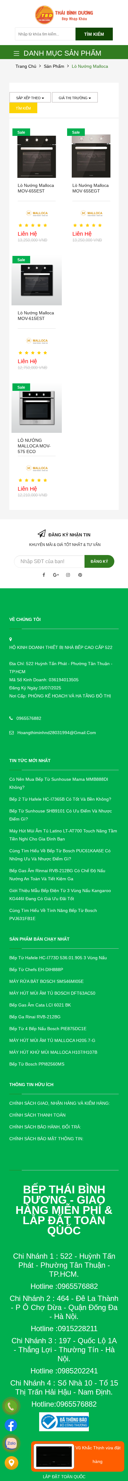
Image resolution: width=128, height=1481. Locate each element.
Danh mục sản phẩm (62, 53)
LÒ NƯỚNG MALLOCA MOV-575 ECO (34, 446)
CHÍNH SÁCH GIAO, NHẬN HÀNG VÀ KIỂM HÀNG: (59, 1103)
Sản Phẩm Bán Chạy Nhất (39, 939)
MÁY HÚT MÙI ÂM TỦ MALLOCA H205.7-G (52, 1040)
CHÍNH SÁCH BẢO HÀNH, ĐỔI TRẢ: (45, 1126)
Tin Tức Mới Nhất (30, 760)
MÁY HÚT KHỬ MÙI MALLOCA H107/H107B (53, 1052)
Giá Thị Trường (74, 98)
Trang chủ (26, 66)
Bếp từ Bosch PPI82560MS (36, 1064)
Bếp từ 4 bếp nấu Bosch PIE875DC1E (47, 1028)
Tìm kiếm (94, 34)
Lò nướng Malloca (90, 66)
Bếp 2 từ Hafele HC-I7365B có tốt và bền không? (60, 799)
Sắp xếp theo (29, 98)
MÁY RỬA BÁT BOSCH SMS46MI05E (46, 981)
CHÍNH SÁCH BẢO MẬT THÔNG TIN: (46, 1138)
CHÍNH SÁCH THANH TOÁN (37, 1115)
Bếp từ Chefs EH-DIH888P (36, 969)
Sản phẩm (54, 66)
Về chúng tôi (25, 619)
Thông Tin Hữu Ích (31, 1084)
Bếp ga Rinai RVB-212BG (35, 1016)
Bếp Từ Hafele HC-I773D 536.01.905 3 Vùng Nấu (58, 957)
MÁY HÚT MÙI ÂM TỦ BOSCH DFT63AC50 (52, 993)
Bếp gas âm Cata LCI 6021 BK (40, 1004)
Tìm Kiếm (23, 108)
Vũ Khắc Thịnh (89, 1447)
